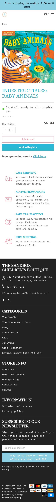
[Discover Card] (33, 491)
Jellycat (8, 342)
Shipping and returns (17, 406)
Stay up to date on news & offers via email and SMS (28, 457)
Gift (5, 337)
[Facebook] (3, 300)
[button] (28, 147)
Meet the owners (13, 374)
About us (8, 369)
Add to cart (28, 139)
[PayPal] (50, 491)
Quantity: (9, 124)
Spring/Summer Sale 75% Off (21, 353)
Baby (5, 327)
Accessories (10, 332)
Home (4, 24)
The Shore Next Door (16, 322)
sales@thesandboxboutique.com (28, 293)
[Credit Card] (31, 487)
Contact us (9, 384)
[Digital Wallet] (41, 491)
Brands (6, 389)
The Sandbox (10, 317)
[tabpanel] (28, 57)
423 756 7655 (15, 286)
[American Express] (50, 487)
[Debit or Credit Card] (45, 496)
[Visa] (44, 487)
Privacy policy (12, 411)
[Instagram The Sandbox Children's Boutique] (9, 300)
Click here (39, 156)
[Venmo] (51, 496)
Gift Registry (12, 348)
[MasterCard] (38, 487)
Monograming (10, 379)
